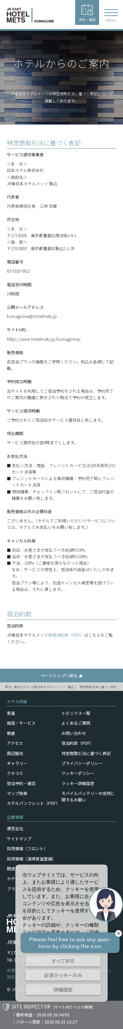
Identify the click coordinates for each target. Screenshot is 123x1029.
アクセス (15, 743)
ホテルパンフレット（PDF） (33, 803)
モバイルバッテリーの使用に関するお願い (88, 796)
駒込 (71, 687)
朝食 (11, 733)
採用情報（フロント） (27, 848)
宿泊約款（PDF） (68, 635)
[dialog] (61, 933)
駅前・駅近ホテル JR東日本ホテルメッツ (33, 687)
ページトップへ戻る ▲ (62, 675)
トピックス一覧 (76, 713)
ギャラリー (17, 763)
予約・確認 (87, 19)
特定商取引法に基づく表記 (98, 687)
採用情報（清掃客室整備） (31, 858)
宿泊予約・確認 (21, 783)
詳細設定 (63, 989)
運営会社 (15, 828)
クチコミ (15, 773)
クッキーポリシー (78, 773)
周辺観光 (15, 753)
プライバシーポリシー (82, 763)
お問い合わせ (74, 733)
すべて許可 (63, 960)
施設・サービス (21, 723)
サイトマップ (19, 838)
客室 (11, 713)
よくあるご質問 (76, 723)
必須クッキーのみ (63, 975)
